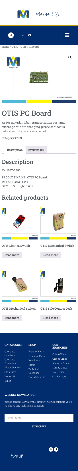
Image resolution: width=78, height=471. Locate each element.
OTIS (15, 46)
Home (5, 46)
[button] (67, 35)
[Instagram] (22, 35)
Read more (12, 255)
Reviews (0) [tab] (36, 150)
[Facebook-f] (56, 449)
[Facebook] (29, 35)
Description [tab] (15, 150)
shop (32, 345)
